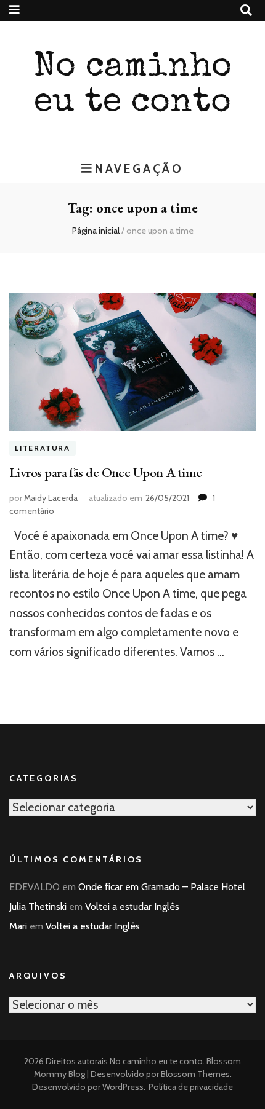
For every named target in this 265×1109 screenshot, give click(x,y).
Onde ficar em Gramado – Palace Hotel (161, 887)
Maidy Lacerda (51, 497)
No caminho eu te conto (156, 1061)
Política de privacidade (191, 1086)
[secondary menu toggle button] (14, 10)
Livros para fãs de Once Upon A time (105, 472)
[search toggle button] (246, 10)
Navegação (139, 168)
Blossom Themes (194, 1073)
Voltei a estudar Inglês (132, 906)
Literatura (42, 448)
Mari (18, 926)
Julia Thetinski (38, 906)
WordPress (123, 1086)
